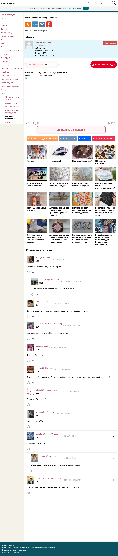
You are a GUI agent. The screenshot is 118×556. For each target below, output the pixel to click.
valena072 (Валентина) (49, 280)
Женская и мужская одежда (12, 98)
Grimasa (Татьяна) (43, 302)
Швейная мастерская (10, 117)
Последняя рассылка (47, 547)
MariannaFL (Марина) (45, 412)
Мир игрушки (6, 58)
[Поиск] (114, 3)
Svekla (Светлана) (43, 42)
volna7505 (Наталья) (44, 368)
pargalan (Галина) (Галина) (47, 434)
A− (29, 64)
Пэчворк (8, 122)
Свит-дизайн (6, 90)
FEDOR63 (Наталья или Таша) (49, 324)
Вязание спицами (8, 33)
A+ (46, 64)
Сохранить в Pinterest (103, 138)
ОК (86, 8)
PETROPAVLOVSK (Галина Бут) (49, 478)
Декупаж (4, 43)
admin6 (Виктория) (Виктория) (48, 390)
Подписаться (110, 43)
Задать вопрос (19, 547)
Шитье (3, 93)
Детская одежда (11, 103)
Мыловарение (6, 61)
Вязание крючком (7, 36)
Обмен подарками (8, 75)
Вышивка (4, 25)
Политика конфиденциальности (14, 550)
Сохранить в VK (68, 138)
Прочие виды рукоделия (10, 79)
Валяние (4, 29)
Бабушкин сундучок (8, 15)
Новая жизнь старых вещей (11, 68)
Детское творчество (8, 47)
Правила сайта (8, 547)
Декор (3, 40)
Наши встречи (6, 65)
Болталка (4, 22)
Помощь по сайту (32, 547)
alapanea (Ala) (42, 346)
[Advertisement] (66, 100)
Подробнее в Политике (73, 8)
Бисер (3, 18)
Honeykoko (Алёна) (44, 258)
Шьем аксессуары (12, 107)
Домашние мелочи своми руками (12, 111)
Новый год (5, 72)
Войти (90, 3)
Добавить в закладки (103, 64)
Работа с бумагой (8, 83)
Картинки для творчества (10, 50)
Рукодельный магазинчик (10, 86)
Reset (52, 64)
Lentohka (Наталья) (47, 456)
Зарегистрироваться (102, 3)
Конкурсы (4, 54)
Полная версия (8, 545)
